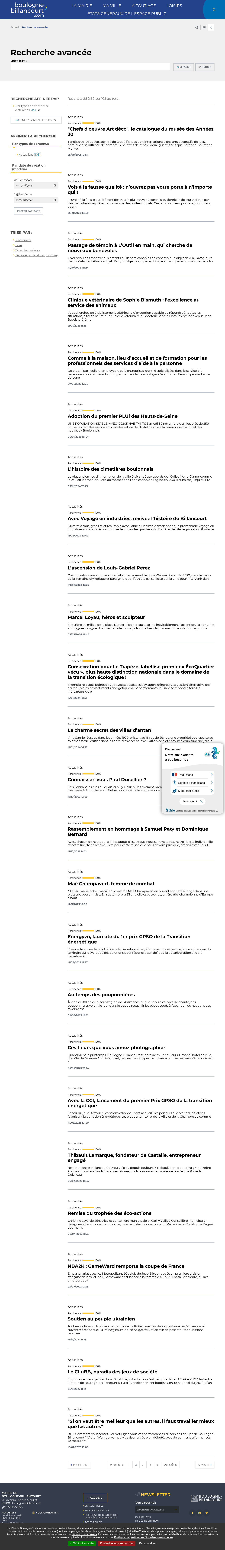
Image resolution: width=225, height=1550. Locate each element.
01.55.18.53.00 (14, 1507)
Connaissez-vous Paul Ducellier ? (107, 779)
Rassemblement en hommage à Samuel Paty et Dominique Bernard (138, 832)
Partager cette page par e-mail (204, 27)
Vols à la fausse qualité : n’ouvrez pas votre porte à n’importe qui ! (140, 190)
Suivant (204, 1465)
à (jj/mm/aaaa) (23, 194)
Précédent (80, 1465)
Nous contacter (47, 1512)
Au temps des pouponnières (101, 994)
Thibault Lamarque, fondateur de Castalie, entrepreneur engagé (134, 1158)
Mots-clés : (19, 61)
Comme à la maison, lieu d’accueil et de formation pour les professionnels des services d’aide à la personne (137, 361)
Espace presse (94, 1505)
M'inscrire (175, 1509)
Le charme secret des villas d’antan (109, 730)
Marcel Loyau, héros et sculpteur (106, 617)
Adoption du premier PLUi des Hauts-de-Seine (123, 416)
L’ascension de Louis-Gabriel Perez (109, 568)
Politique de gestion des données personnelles (101, 1516)
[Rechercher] (214, 9)
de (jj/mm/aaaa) (23, 180)
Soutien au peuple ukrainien (101, 1319)
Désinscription (149, 1520)
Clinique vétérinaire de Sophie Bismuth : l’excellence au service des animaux (134, 302)
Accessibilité (93, 1522)
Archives (145, 1517)
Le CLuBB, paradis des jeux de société (112, 1372)
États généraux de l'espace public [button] (127, 13)
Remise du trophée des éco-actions (109, 1213)
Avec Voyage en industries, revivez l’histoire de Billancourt (137, 518)
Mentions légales (97, 1510)
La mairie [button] (82, 5)
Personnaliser (147, 1543)
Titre (18, 245)
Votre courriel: (145, 1502)
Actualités (26, 154)
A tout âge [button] (144, 5)
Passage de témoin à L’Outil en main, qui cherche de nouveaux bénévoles (130, 248)
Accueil (15, 27)
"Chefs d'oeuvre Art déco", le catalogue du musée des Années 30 (141, 131)
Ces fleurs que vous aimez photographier (116, 1047)
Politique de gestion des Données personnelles (143, 1537)
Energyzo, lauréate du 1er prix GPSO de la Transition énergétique (129, 939)
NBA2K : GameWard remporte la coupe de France (126, 1266)
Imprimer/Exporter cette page (196, 27)
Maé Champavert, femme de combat (111, 883)
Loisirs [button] (174, 5)
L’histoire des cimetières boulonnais (110, 469)
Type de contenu (27, 250)
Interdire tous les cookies (118, 1543)
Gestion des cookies (84, 1534)
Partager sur (211, 27)
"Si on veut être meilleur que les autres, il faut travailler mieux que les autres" (141, 1424)
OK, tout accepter (83, 1543)
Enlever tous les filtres (38, 120)
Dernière (170, 1464)
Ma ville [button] (112, 5)
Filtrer (206, 66)
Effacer (185, 66)
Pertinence (23, 240)
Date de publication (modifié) (36, 255)
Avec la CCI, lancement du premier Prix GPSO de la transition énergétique (140, 1103)
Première (116, 1464)
